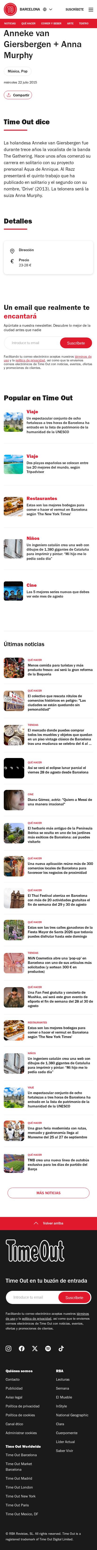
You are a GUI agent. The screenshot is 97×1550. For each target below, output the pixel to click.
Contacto (13, 1380)
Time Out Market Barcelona (19, 1467)
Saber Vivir (64, 1451)
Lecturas (62, 1380)
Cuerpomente (66, 1433)
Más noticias (48, 1193)
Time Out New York (21, 1497)
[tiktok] (61, 1348)
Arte (70, 24)
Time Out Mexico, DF (22, 1514)
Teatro (84, 24)
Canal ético (14, 1424)
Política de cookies (20, 1415)
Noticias (10, 24)
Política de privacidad (23, 1407)
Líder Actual (65, 1442)
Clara (60, 1424)
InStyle (61, 1407)
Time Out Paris (17, 1506)
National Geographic (72, 1415)
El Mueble (64, 1398)
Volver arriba (53, 1224)
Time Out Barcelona (21, 1455)
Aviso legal (14, 1398)
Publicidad (14, 1389)
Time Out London (19, 1488)
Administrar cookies (21, 1433)
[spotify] (48, 1348)
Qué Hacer (28, 24)
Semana (62, 1389)
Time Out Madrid (19, 1479)
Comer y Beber (51, 24)
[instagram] (8, 1348)
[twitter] (35, 1348)
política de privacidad (30, 361)
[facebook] (21, 1348)
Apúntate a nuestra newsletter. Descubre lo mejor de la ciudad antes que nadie (47, 328)
